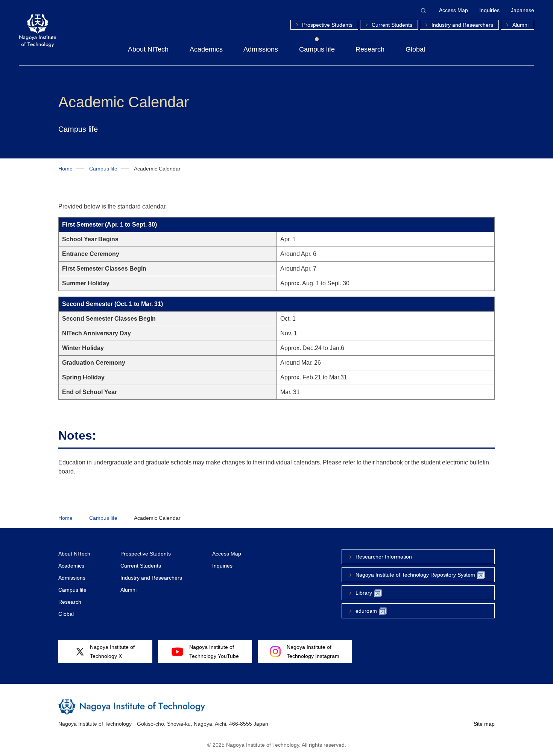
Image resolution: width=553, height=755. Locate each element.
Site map (484, 724)
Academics (206, 49)
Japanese (522, 10)
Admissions (260, 49)
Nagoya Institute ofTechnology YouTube (214, 651)
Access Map (453, 10)
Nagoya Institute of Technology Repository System (415, 575)
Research (370, 49)
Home (65, 169)
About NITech (148, 49)
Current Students (392, 25)
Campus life (317, 49)
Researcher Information (384, 557)
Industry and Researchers (462, 25)
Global (415, 49)
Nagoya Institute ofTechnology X (112, 651)
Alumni (520, 25)
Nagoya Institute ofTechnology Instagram (313, 651)
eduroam (366, 611)
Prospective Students (327, 25)
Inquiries (489, 10)
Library (364, 593)
